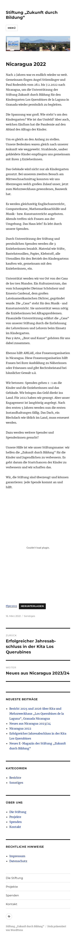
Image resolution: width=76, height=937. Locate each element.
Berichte (15, 777)
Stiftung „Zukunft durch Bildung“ (25, 926)
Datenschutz (18, 861)
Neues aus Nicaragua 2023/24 (30, 723)
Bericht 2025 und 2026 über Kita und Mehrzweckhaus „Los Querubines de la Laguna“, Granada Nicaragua (36, 713)
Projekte (15, 817)
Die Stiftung (17, 812)
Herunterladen (32, 606)
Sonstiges (29, 616)
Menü (12, 27)
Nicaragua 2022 (20, 728)
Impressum (17, 856)
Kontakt (15, 827)
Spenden (15, 822)
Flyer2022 (11, 606)
